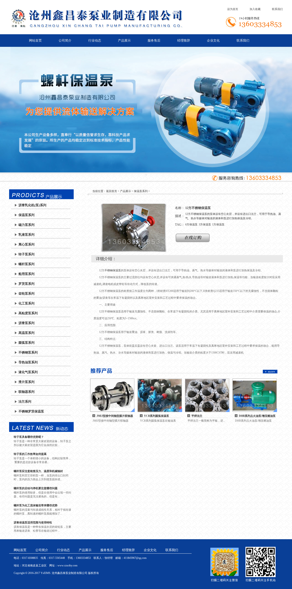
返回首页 (111, 191)
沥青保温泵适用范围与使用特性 (33, 522)
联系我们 (277, 9)
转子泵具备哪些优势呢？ (29, 436)
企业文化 (213, 40)
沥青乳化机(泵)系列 (32, 205)
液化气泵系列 (28, 372)
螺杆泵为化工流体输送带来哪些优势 (35, 505)
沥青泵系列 (26, 323)
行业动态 (94, 40)
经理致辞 (183, 40)
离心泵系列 (26, 244)
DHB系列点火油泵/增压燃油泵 (257, 415)
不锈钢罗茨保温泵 (31, 411)
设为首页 (232, 9)
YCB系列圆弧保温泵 (156, 415)
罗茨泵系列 (26, 283)
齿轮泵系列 (26, 293)
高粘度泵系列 (28, 313)
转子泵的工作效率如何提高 (30, 454)
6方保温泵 (191, 224)
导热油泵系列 (28, 362)
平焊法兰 (196, 415)
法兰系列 (24, 401)
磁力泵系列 (26, 225)
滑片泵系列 (26, 382)
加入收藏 (255, 9)
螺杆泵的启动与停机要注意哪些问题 (35, 488)
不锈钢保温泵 (112, 270)
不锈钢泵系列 (28, 352)
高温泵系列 (26, 333)
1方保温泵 (218, 224)
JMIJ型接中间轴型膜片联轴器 (114, 415)
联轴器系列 (26, 392)
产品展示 (124, 40)
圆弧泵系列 (26, 342)
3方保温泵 (205, 224)
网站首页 (35, 40)
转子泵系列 (26, 254)
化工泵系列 (26, 303)
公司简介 (65, 40)
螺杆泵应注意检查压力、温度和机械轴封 (38, 471)
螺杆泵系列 (26, 264)
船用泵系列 (26, 274)
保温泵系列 (26, 215)
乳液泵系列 (26, 234)
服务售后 (154, 40)
